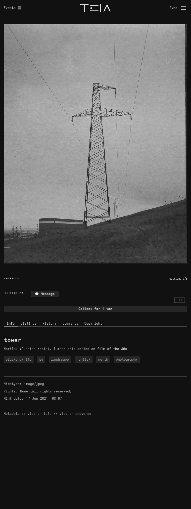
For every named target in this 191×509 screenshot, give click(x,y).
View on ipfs (39, 414)
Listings (29, 323)
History (49, 323)
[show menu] (183, 8)
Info (11, 323)
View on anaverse (75, 414)
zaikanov (12, 278)
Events (10, 8)
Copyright (93, 323)
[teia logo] (95, 8)
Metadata (12, 414)
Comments (70, 323)
